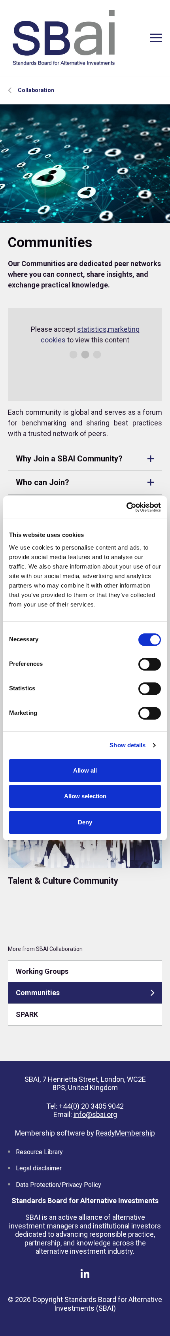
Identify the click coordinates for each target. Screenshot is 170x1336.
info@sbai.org (95, 1114)
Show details (127, 745)
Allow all (85, 770)
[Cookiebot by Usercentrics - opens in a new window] (126, 507)
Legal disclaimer (39, 1168)
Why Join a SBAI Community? (69, 458)
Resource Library (39, 1152)
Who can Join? (42, 482)
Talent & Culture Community (63, 881)
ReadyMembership (125, 1133)
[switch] (149, 664)
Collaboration (36, 90)
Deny (85, 822)
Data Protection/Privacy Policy (58, 1185)
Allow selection (85, 796)
